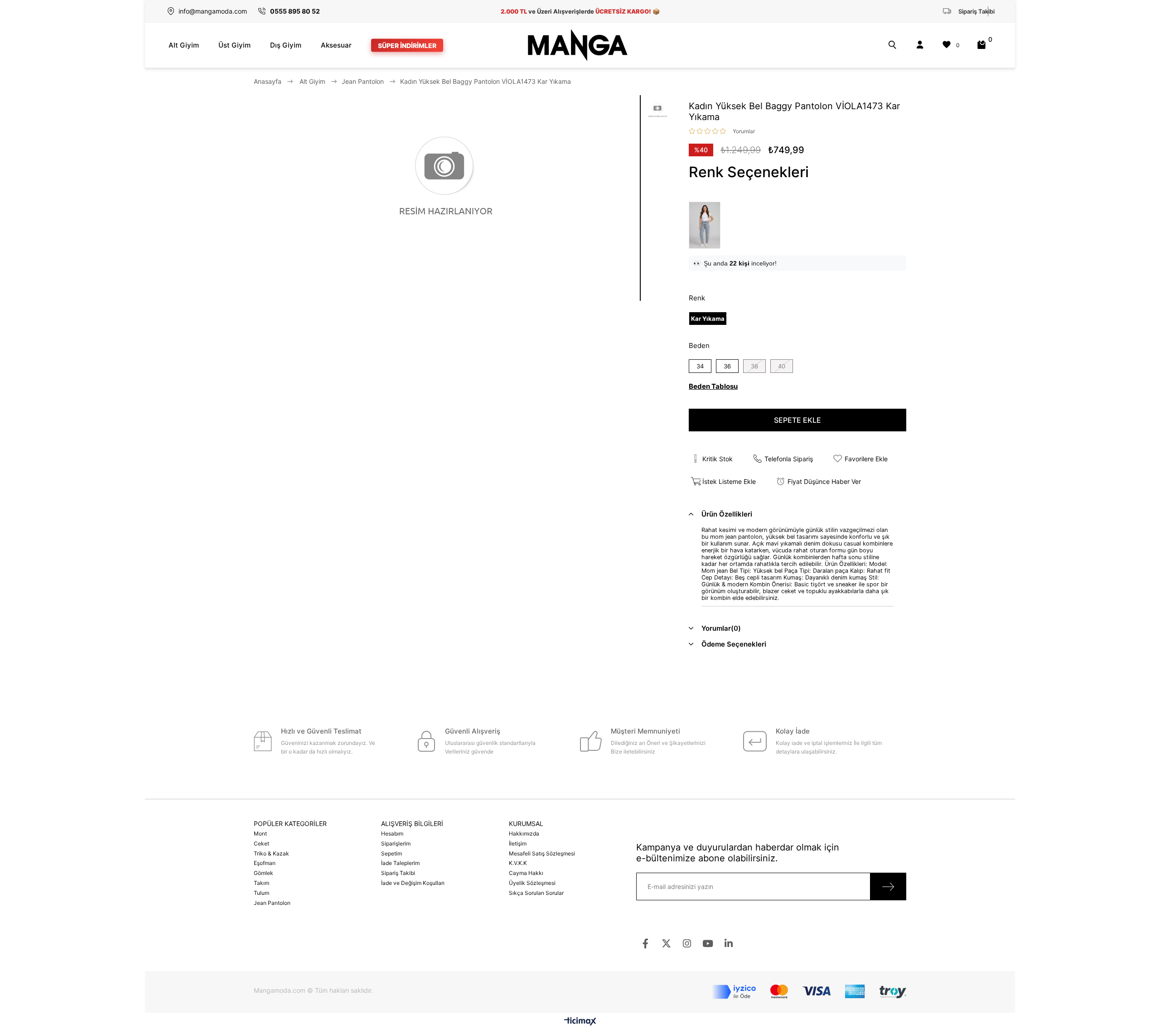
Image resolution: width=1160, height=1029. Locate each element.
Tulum (261, 892)
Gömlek (263, 873)
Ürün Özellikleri (726, 514)
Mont (260, 833)
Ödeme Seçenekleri (733, 644)
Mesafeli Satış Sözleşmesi (542, 853)
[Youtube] (708, 943)
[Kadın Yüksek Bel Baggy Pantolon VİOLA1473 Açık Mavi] (707, 225)
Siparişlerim (396, 843)
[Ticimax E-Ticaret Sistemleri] (580, 1022)
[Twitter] (666, 943)
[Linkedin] (729, 943)
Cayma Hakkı (526, 873)
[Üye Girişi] (920, 45)
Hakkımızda (524, 833)
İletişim (518, 843)
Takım (261, 882)
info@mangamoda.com (213, 11)
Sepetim (391, 853)
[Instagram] (687, 943)
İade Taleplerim (400, 863)
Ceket (261, 843)
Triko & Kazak (271, 853)
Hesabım (392, 833)
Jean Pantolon (272, 902)
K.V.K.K (518, 863)
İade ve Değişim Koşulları (413, 882)
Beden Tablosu (713, 386)
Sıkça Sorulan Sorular (536, 892)
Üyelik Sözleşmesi (532, 882)
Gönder (888, 886)
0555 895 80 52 (295, 11)
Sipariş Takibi (398, 873)
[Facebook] (645, 943)
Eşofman (265, 863)
